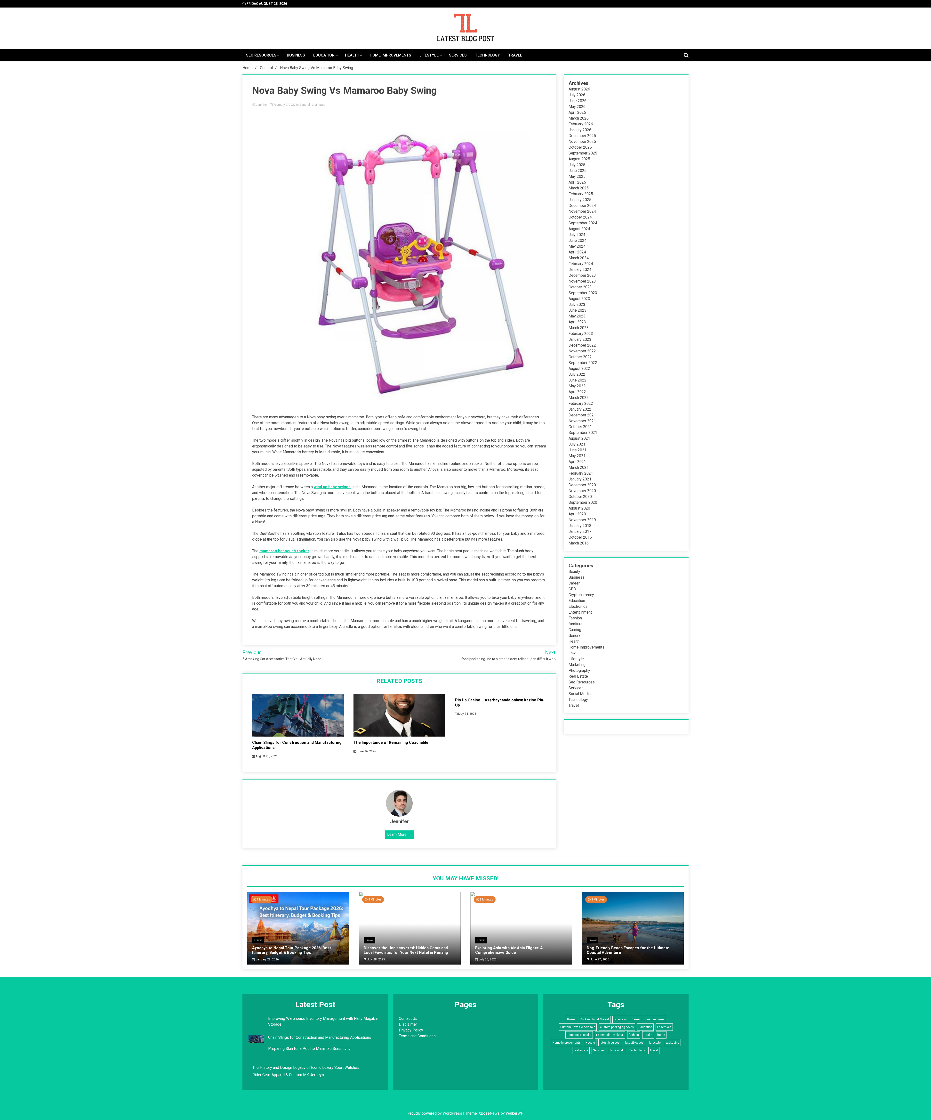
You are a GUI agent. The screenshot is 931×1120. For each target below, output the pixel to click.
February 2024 (581, 263)
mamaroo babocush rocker (284, 551)
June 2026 (577, 100)
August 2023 (579, 298)
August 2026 (579, 89)
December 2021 (582, 415)
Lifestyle (429, 55)
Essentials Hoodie (579, 1035)
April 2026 (577, 112)
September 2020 (583, 502)
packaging (672, 1042)
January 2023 (580, 339)
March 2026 (579, 118)
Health (352, 55)
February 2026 (581, 124)
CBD (572, 589)
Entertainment (580, 612)
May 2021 (577, 456)
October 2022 (580, 357)
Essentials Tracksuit (610, 1035)
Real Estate (578, 676)
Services (458, 55)
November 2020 (582, 490)
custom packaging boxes (617, 1027)
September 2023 (583, 293)
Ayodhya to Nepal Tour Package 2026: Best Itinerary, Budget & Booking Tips (291, 950)
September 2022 (583, 362)
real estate (581, 1050)
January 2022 (580, 409)
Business (296, 55)
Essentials (664, 1027)
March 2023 (579, 327)
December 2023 (582, 275)
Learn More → (399, 834)
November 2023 (582, 281)
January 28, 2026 (267, 959)
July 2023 (577, 304)
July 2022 (577, 374)
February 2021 (581, 473)
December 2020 (582, 485)
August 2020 (579, 508)
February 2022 (581, 403)
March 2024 (579, 258)
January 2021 (580, 479)
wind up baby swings (332, 487)
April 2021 (577, 461)
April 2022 (577, 392)
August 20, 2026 (266, 756)
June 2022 (577, 380)
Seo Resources (261, 55)
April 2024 (577, 252)
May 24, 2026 (466, 713)
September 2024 (583, 223)
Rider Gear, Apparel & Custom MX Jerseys (288, 1074)
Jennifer (261, 104)
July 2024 (577, 234)
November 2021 (582, 421)
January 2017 (580, 531)
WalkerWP (514, 1113)
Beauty (574, 571)
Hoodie (590, 1042)
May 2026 (577, 106)
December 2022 (582, 345)
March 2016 (579, 543)
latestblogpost (634, 1042)
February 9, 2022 (284, 104)
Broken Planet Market (594, 1019)
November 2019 (582, 520)
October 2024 (580, 217)
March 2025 (579, 188)
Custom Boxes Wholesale (577, 1027)
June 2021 (577, 450)
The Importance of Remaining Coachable (390, 742)
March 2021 (579, 467)
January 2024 (580, 269)
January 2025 (580, 199)
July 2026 (577, 95)
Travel (515, 55)
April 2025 (577, 182)
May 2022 (577, 386)
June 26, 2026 (366, 751)
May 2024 (577, 246)
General (304, 104)
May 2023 (577, 316)
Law (572, 653)
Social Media (580, 693)
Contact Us (408, 1018)
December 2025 (582, 135)
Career (574, 583)
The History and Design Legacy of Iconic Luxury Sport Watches (305, 1067)
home (661, 1035)
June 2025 (577, 170)
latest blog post (610, 1042)
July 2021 (577, 444)
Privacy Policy (411, 1030)
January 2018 (580, 525)
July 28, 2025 (375, 959)
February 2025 (581, 194)
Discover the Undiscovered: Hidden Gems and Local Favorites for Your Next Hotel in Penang (406, 950)
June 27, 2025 (599, 959)
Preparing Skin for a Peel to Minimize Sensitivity (310, 1048)
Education (324, 55)
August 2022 (579, 368)
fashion (634, 1035)
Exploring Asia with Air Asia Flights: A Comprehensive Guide (509, 950)
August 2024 (579, 229)
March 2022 (579, 397)
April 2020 (577, 514)
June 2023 (577, 310)
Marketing (577, 664)
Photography (579, 670)
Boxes (571, 1019)
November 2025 (582, 141)
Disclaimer (408, 1024)
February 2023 (581, 333)
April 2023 (577, 322)
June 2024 (577, 240)
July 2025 (577, 164)
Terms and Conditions (417, 1036)
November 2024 (582, 211)
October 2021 (580, 426)
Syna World (617, 1050)
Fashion (575, 618)
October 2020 (580, 496)
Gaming (575, 629)
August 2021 (579, 438)
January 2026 (580, 130)
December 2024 (582, 205)
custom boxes (655, 1019)
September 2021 (583, 432)
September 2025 (583, 153)
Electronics (578, 606)
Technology (487, 55)
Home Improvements (390, 55)
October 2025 (580, 147)
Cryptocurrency (581, 594)
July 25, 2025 (487, 959)
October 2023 (580, 287)
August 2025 (579, 159)
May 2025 (577, 176)
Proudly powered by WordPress (435, 1113)
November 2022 (582, 351)
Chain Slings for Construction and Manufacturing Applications (319, 1037)
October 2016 (580, 537)
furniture (576, 624)
